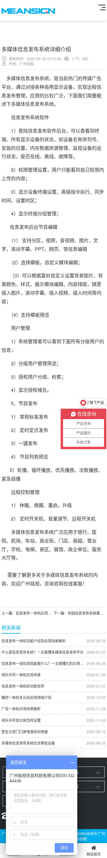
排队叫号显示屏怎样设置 (53, 720)
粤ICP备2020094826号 (78, 833)
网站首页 (93, 854)
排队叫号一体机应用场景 (53, 674)
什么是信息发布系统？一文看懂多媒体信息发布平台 (53, 652)
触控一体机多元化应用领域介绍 (53, 697)
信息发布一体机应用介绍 (35, 612)
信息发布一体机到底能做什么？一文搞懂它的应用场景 (53, 663)
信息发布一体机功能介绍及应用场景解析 (53, 640)
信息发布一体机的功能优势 (53, 685)
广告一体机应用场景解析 (53, 708)
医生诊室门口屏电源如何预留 (53, 731)
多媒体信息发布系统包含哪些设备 (53, 742)
